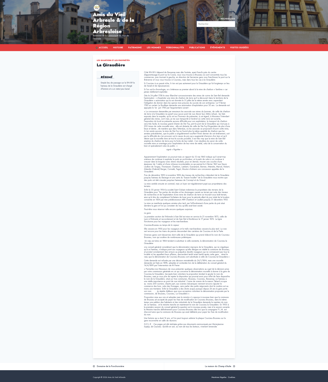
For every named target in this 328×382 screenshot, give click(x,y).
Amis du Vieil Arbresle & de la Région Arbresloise (113, 23)
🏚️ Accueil (101, 47)
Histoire (118, 47)
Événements (217, 47)
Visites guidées (239, 47)
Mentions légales (219, 377)
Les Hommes (154, 47)
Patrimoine (135, 47)
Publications (197, 47)
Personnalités (175, 47)
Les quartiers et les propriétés (113, 60)
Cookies (231, 377)
